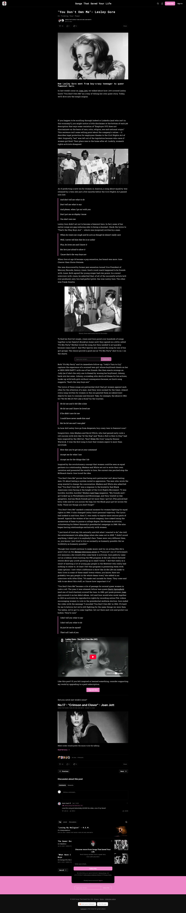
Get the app (102, 904)
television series (89, 552)
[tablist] (66, 785)
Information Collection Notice (92, 875)
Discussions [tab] (72, 822)
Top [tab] (60, 822)
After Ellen (84, 535)
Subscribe (170, 3)
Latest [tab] (65, 822)
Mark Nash (65, 803)
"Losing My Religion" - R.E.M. (74, 827)
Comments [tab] (62, 785)
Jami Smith (88, 19)
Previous (65, 771)
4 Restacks (80, 757)
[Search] (158, 3)
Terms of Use (102, 873)
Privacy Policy (108, 875)
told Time (94, 493)
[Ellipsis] (127, 803)
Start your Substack (88, 904)
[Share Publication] (162, 3)
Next (122, 771)
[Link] (55, 84)
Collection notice (110, 899)
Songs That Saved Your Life (73, 19)
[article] (93, 831)
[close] (111, 841)
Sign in (180, 3)
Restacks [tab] (70, 785)
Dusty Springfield (116, 589)
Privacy (96, 899)
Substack (83, 909)
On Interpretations (64, 830)
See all (61, 870)
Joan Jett (83, 90)
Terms (102, 899)
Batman (77, 552)
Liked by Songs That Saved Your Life (73, 805)
